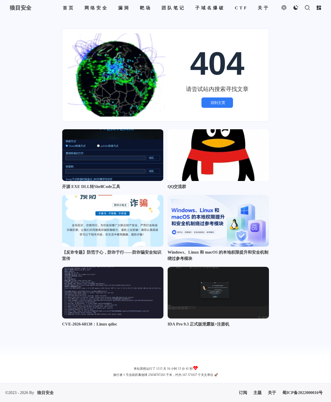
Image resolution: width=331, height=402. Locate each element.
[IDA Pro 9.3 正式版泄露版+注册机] (218, 292)
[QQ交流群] (218, 155)
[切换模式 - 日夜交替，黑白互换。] (295, 7)
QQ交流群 (177, 186)
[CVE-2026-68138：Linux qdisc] (112, 292)
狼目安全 (45, 392)
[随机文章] (283, 7)
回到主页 (218, 103)
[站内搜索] (307, 7)
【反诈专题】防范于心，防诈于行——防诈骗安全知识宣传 (111, 255)
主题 (257, 392)
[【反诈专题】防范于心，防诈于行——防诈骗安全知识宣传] (112, 221)
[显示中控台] (318, 7)
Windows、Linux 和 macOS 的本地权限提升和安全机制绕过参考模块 (218, 255)
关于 (272, 392)
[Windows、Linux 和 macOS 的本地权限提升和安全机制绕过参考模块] (218, 221)
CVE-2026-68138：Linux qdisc (89, 324)
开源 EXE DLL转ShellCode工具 (91, 186)
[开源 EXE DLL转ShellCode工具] (112, 155)
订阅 (243, 392)
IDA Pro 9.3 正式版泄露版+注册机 (198, 324)
